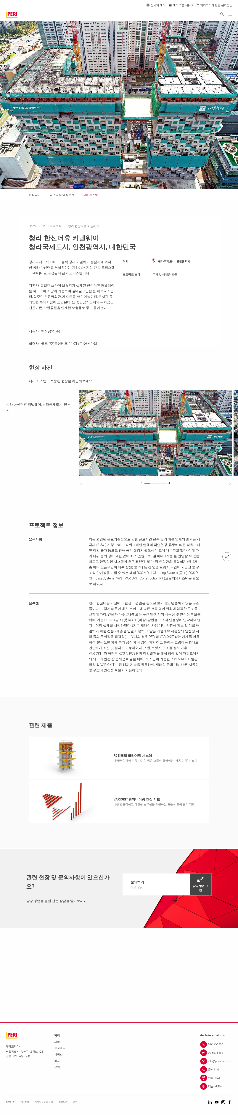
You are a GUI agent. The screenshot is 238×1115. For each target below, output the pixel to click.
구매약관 (24, 1102)
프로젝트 (59, 1048)
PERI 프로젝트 (52, 226)
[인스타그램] (223, 1102)
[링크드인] (210, 1102)
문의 (57, 1067)
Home (33, 226)
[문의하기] (226, 556)
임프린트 (10, 1102)
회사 (57, 1060)
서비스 (58, 1054)
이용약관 (63, 1102)
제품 (57, 1041)
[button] (167, 884)
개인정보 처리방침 (44, 1102)
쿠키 (75, 1102)
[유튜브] (216, 1102)
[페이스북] (229, 1102)
